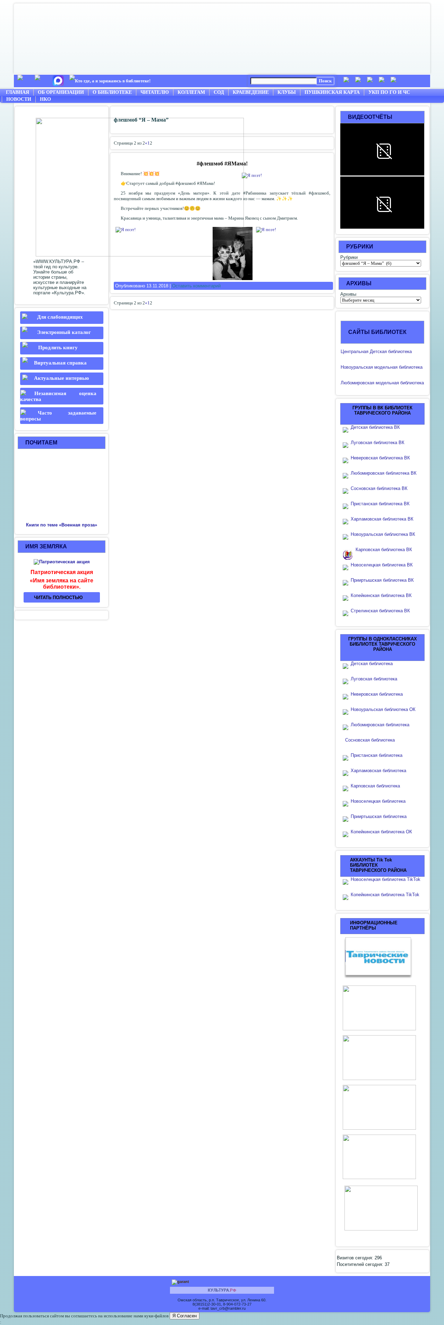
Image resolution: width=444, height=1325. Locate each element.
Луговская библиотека (374, 678)
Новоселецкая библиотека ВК (382, 564)
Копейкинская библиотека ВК (383, 595)
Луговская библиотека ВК (377, 442)
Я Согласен (184, 1315)
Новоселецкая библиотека (378, 801)
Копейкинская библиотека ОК (381, 831)
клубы (287, 92)
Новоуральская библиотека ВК (383, 534)
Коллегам (191, 92)
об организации (61, 92)
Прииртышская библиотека (379, 816)
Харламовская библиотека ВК (382, 519)
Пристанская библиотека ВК (380, 503)
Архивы (348, 294)
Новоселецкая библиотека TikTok (385, 879)
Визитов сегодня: (356, 1257)
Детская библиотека (372, 663)
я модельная (384, 367)
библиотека (410, 367)
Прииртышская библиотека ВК (382, 580)
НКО (45, 99)
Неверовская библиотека (377, 694)
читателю (154, 92)
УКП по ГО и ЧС (389, 92)
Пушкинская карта (332, 92)
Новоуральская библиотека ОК (383, 709)
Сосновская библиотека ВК (379, 488)
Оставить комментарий (196, 285)
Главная (17, 92)
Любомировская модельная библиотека (382, 382)
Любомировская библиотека (380, 724)
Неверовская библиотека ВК (380, 457)
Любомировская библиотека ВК (384, 473)
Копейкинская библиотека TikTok (385, 894)
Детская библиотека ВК (375, 427)
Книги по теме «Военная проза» (61, 524)
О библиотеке (112, 92)
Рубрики (349, 257)
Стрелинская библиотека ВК (382, 610)
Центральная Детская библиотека (376, 351)
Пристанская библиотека (376, 755)
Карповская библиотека (375, 785)
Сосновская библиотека (370, 740)
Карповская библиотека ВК (384, 549)
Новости (18, 99)
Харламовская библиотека (378, 770)
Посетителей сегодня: (361, 1264)
